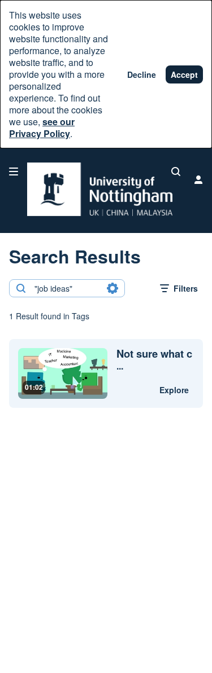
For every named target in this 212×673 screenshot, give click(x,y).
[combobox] (66, 288)
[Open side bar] (14, 171)
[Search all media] (176, 171)
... (154, 360)
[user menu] (198, 179)
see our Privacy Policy (42, 127)
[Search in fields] (112, 288)
